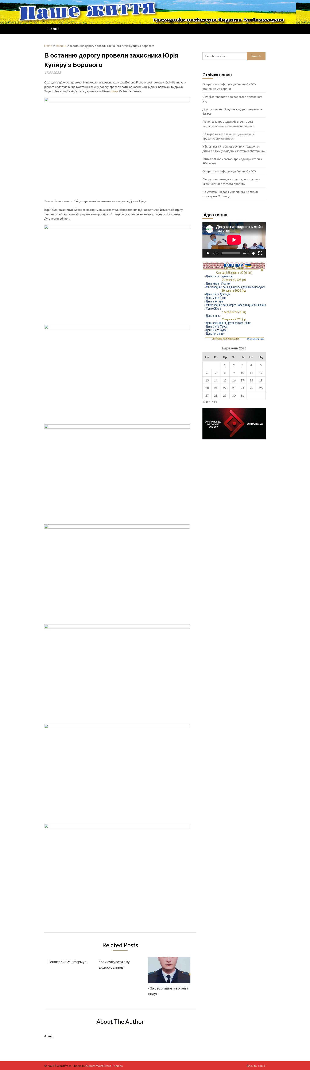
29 (224, 395)
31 (242, 395)
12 (261, 373)
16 (234, 380)
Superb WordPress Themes (104, 1065)
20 (207, 388)
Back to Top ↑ (256, 1065)
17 (242, 380)
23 (234, 388)
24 (242, 388)
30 (234, 395)
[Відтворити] (208, 253)
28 (215, 395)
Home (48, 45)
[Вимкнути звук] (253, 253)
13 (207, 380)
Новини (54, 29)
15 (224, 380)
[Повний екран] (260, 253)
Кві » (214, 401)
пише (114, 91)
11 (251, 373)
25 (251, 388)
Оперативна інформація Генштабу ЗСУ (229, 171)
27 (207, 395)
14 (215, 380)
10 (242, 373)
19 (261, 380)
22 (224, 388)
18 (251, 380)
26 (261, 388)
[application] (234, 240)
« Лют (206, 401)
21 (215, 388)
